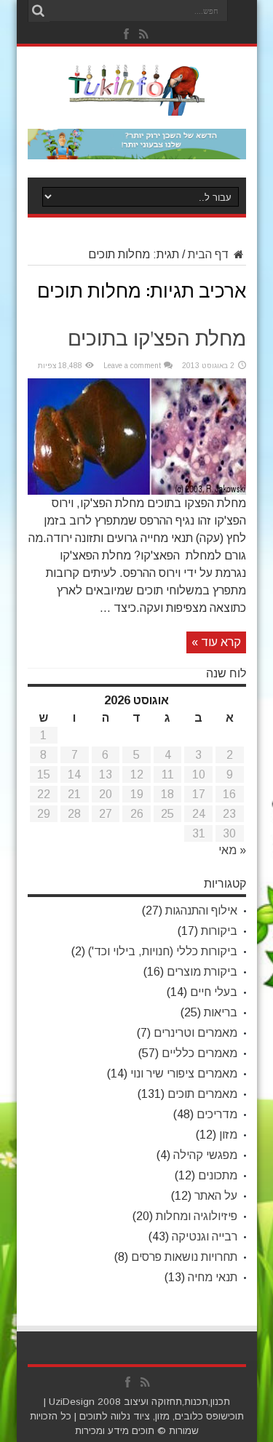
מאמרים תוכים (202, 1094)
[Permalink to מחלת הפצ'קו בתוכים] (137, 491)
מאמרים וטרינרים (195, 1033)
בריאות (220, 1012)
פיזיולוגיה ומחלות (196, 1216)
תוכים (90, 1416)
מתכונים (217, 1175)
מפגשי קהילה (205, 1155)
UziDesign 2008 (85, 1401)
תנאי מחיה (212, 1277)
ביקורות (219, 931)
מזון (228, 1134)
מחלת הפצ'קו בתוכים (157, 340)
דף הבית (210, 254)
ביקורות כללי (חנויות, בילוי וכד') (162, 951)
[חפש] (39, 11)
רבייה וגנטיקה (204, 1236)
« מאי (232, 850)
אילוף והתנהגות (201, 910)
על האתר (215, 1196)
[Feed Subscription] (234, 285)
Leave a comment (132, 366)
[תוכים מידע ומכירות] (136, 104)
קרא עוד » (216, 642)
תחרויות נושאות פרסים (184, 1257)
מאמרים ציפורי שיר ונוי (183, 1073)
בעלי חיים (213, 992)
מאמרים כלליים (199, 1053)
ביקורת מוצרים (202, 971)
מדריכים (217, 1114)
